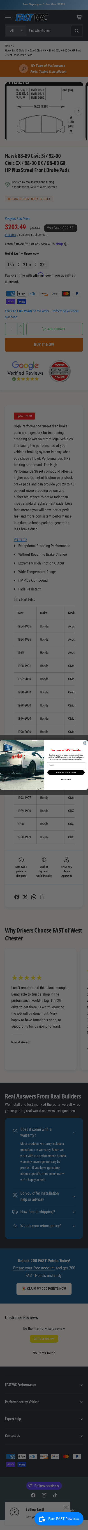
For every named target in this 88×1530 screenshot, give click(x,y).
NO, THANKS (66, 779)
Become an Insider (66, 772)
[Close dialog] (85, 743)
